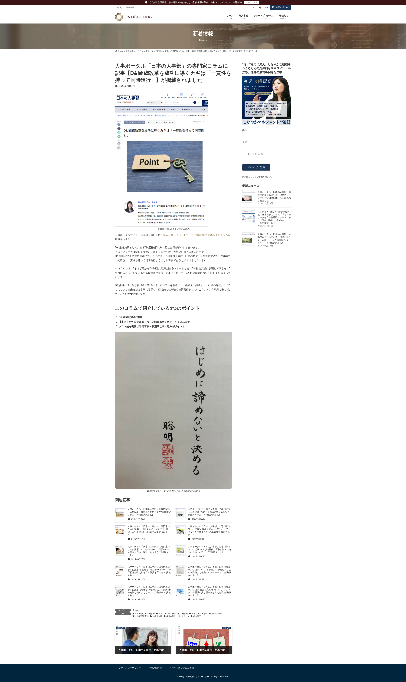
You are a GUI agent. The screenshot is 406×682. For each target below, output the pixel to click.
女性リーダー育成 (199, 613)
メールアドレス (252, 154)
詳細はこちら (251, 2)
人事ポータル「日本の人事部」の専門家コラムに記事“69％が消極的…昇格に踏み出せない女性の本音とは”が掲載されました (209, 549)
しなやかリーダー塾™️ (145, 613)
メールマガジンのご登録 (181, 667)
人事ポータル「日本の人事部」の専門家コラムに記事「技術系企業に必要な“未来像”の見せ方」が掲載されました (149, 512)
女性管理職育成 (141, 616)
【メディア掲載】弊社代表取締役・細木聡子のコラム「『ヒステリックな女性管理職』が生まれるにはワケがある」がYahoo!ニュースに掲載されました (274, 217)
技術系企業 (157, 616)
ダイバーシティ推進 (167, 613)
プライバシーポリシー (130, 667)
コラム (135, 610)
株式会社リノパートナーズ (177, 616)
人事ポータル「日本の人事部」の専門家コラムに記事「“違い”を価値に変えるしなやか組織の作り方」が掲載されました (210, 512)
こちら (251, 176)
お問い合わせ (282, 7)
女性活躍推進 (217, 613)
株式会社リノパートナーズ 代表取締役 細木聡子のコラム (195, 235)
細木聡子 (197, 616)
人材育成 (184, 613)
